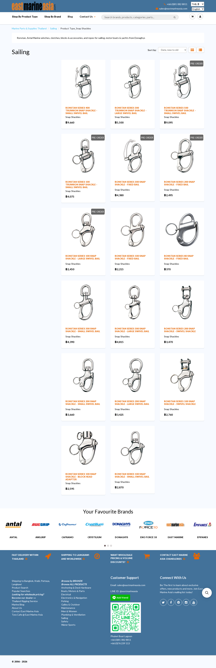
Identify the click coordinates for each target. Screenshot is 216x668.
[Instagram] (186, 602)
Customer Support (125, 578)
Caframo (68, 537)
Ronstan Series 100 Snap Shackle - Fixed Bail (130, 257)
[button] (207, 593)
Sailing (53, 28)
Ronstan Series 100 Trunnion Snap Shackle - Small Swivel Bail (81, 184)
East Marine (175, 537)
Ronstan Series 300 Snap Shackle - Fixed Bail (130, 183)
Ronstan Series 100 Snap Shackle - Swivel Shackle (180, 402)
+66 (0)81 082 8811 (177, 4)
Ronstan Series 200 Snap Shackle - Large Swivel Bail (132, 402)
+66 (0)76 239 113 (120, 643)
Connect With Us (173, 578)
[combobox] (140, 17)
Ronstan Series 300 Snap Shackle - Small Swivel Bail (82, 330)
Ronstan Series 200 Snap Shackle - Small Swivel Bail (82, 402)
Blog (70, 16)
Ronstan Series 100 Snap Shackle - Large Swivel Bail (82, 257)
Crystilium (94, 537)
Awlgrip (40, 537)
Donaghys (121, 537)
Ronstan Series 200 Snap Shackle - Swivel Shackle (180, 330)
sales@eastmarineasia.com (173, 8)
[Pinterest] (178, 602)
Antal (13, 537)
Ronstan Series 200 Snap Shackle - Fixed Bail (179, 183)
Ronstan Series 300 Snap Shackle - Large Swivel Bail (132, 330)
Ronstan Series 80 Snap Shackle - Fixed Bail (179, 257)
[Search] (174, 17)
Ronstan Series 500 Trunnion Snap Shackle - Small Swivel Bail (180, 110)
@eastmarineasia (129, 591)
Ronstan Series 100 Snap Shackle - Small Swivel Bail (132, 475)
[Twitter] (163, 602)
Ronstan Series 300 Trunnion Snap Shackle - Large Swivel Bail (130, 110)
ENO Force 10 (148, 537)
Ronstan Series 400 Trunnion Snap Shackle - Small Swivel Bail (81, 110)
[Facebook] (171, 602)
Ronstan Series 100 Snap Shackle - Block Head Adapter (80, 477)
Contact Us (86, 16)
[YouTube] (193, 602)
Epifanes (202, 537)
